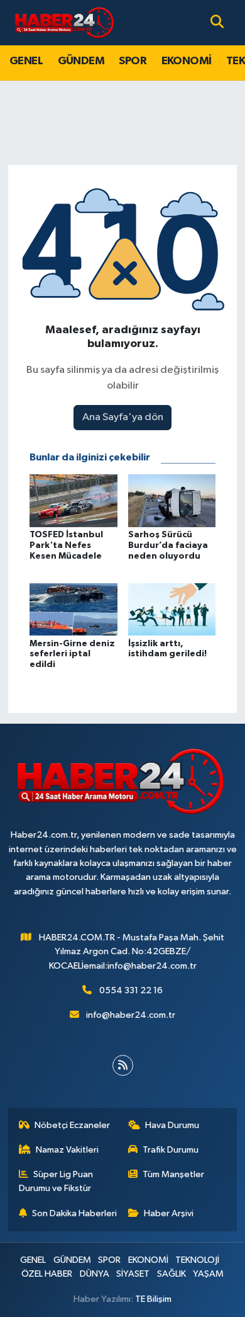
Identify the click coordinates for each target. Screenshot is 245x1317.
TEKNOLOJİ (197, 1260)
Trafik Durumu (171, 1150)
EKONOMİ (186, 61)
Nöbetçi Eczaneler (72, 1125)
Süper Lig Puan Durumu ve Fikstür (56, 1181)
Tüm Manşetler (173, 1174)
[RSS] (122, 1065)
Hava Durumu (172, 1125)
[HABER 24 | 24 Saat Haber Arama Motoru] (65, 22)
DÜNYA (94, 1274)
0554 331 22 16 (131, 990)
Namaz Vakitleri (67, 1150)
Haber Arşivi (168, 1213)
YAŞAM (208, 1274)
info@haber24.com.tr (130, 1015)
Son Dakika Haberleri (74, 1213)
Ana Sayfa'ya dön (122, 417)
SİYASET (133, 1274)
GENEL (26, 61)
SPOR (132, 61)
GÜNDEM (81, 61)
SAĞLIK (171, 1274)
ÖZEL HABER (46, 1274)
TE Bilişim (153, 1299)
